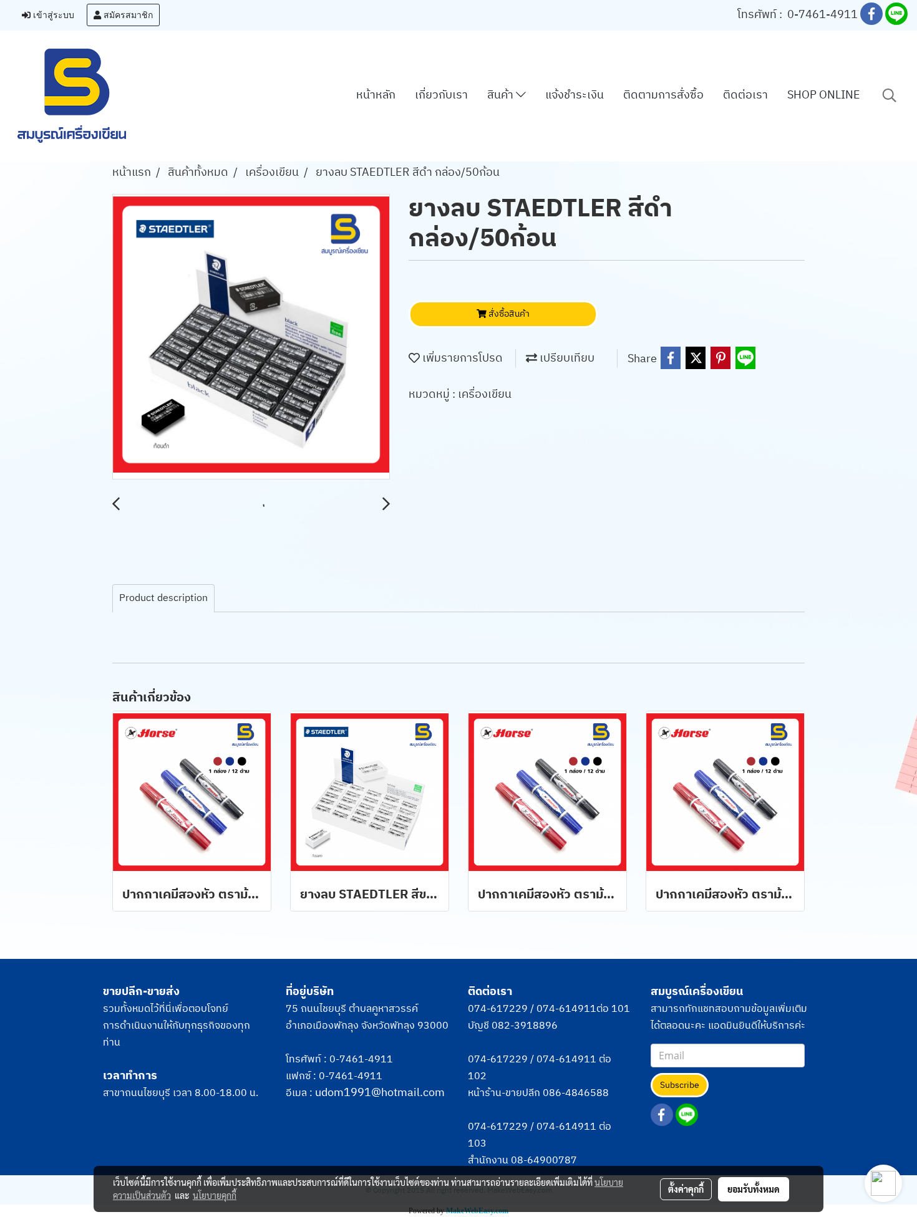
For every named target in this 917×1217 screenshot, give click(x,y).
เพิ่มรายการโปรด (461, 358)
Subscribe (679, 1085)
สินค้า (501, 95)
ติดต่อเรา (745, 95)
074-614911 (566, 1009)
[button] (889, 96)
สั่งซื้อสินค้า (508, 314)
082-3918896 (525, 1025)
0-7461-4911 (822, 15)
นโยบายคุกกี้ (214, 1195)
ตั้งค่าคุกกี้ (686, 1189)
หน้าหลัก (375, 95)
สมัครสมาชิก (127, 15)
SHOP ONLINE (823, 95)
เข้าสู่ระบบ (52, 15)
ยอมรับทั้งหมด (753, 1189)
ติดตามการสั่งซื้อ (663, 95)
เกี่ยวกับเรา (441, 95)
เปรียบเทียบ (565, 358)
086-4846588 (576, 1093)
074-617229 (498, 1009)
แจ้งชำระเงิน (574, 95)
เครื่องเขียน (485, 394)
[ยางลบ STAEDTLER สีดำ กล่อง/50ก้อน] (251, 337)
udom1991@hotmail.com (380, 1093)
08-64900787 (544, 1160)
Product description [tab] (163, 598)
